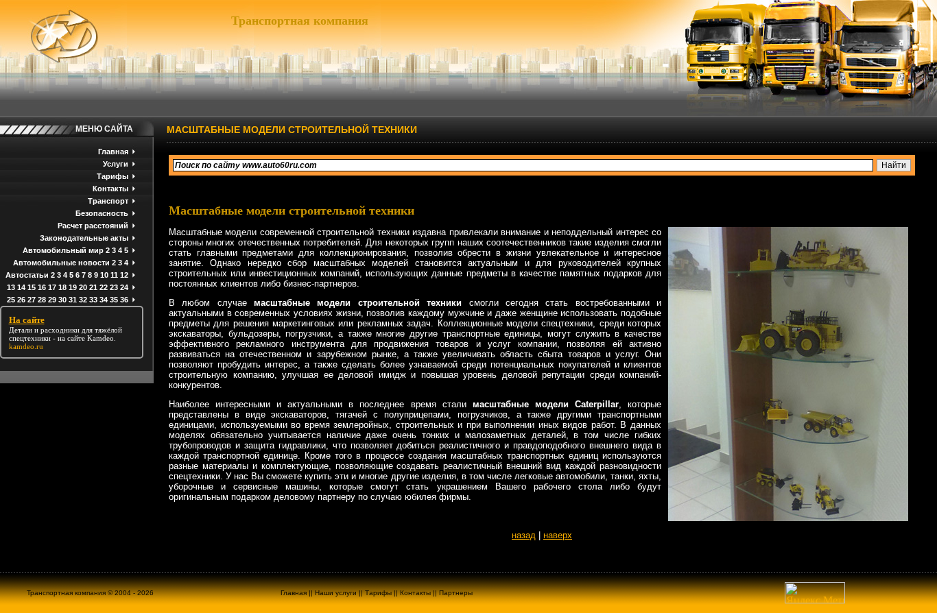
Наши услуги (336, 593)
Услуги (115, 164)
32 (83, 300)
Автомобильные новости (61, 263)
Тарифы (112, 176)
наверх (557, 535)
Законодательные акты (84, 238)
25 (11, 300)
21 (93, 287)
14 (21, 287)
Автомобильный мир (63, 250)
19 (73, 287)
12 (124, 275)
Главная (113, 151)
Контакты (110, 188)
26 (21, 300)
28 (42, 300)
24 (124, 287)
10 (104, 275)
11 (114, 275)
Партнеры (456, 593)
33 (93, 300)
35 (114, 300)
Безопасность (101, 213)
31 (73, 300)
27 (31, 300)
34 (103, 300)
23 (114, 287)
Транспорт (108, 201)
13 (11, 287)
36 (124, 300)
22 (103, 287)
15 (31, 287)
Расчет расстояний (93, 225)
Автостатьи (27, 275)
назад (524, 535)
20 (83, 287)
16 (42, 287)
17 (52, 287)
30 (62, 300)
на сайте (71, 338)
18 (62, 287)
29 (52, 300)
